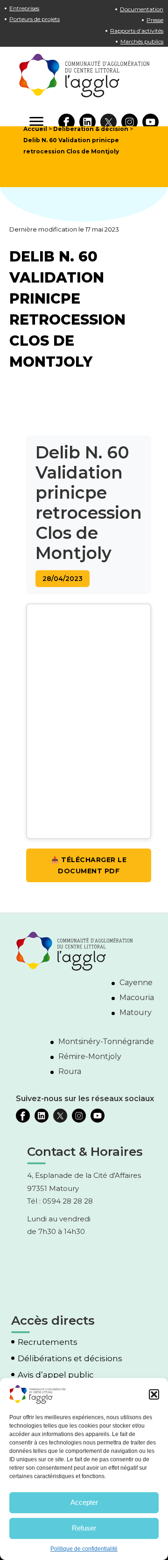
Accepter (84, 1502)
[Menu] (36, 122)
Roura (69, 1071)
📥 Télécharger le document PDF (88, 865)
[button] (154, 1394)
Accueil (35, 128)
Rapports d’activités (136, 30)
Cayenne (136, 982)
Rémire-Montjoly (89, 1056)
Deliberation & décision (90, 128)
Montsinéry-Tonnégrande (106, 1041)
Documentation (141, 9)
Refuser (84, 1528)
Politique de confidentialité (84, 1548)
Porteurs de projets (34, 18)
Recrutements (47, 1342)
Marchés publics (141, 41)
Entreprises (24, 8)
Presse (155, 19)
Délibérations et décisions (70, 1358)
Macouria (136, 997)
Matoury (135, 1012)
